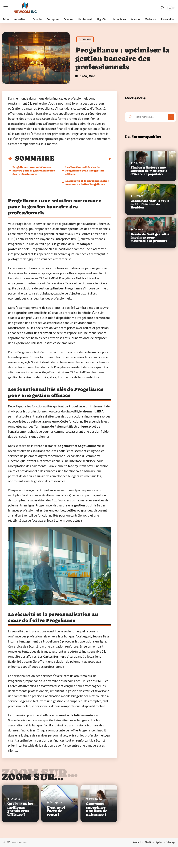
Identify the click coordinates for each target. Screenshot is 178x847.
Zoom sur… (32, 776)
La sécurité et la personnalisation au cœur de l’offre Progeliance (87, 182)
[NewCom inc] (25, 8)
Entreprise (85, 39)
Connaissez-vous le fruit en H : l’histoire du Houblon (150, 204)
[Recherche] (162, 8)
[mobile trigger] (6, 8)
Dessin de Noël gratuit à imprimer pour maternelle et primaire (150, 237)
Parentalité (95, 798)
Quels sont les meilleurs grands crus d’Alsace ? (20, 809)
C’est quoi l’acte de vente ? (56, 811)
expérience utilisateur (30, 343)
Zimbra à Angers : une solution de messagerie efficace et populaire (149, 171)
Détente (15, 798)
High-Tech (139, 162)
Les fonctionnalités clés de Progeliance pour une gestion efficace (84, 170)
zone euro (51, 421)
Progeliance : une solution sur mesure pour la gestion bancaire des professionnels (34, 170)
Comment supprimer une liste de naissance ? (96, 809)
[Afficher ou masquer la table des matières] (82, 159)
